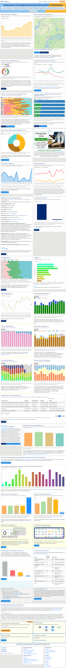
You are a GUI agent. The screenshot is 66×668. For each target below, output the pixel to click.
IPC (57, 610)
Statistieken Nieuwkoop (6, 462)
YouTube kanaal (48, 666)
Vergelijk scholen (43, 126)
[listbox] (6, 64)
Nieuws (46, 652)
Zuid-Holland (24, 215)
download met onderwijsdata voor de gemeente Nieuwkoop (42, 489)
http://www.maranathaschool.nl (16, 219)
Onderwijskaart (48, 658)
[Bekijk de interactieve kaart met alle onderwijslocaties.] (49, 34)
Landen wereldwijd (26, 653)
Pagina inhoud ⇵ (33, 11)
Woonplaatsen (30, 651)
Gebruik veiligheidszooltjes (59, 151)
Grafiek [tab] (3, 18)
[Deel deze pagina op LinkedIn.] (53, 627)
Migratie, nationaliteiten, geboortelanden (31, 660)
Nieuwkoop (16, 215)
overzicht (35, 88)
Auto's (24, 657)
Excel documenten (20, 542)
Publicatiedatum (35, 400)
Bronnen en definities (49, 650)
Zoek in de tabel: (51, 398)
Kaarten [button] (51, 1)
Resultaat (26, 400)
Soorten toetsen (38, 90)
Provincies (25, 652)
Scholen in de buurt (44, 52)
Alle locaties (4, 579)
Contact (46, 663)
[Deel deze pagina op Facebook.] (46, 627)
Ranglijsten (47, 653)
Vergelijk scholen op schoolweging (13, 443)
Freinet (55, 610)
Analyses (47, 649)
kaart (17, 596)
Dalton (52, 610)
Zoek (41, 1)
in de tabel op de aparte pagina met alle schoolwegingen (36, 454)
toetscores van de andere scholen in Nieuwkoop (48, 87)
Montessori (3, 611)
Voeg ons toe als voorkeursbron (41, 640)
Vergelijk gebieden (5, 159)
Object (50, 400)
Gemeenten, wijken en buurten (29, 650)
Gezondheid (25, 658)
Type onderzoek (4, 400)
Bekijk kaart (37, 52)
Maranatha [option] (6, 64)
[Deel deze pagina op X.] (46, 630)
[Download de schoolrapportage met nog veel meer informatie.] (49, 533)
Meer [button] (57, 1)
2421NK (10, 213)
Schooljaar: (3, 66)
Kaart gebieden (48, 657)
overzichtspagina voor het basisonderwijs (10, 595)
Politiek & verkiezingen (27, 662)
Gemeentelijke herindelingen (50, 651)
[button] (17, 14)
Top (48, 644)
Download (3, 547)
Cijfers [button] (45, 1)
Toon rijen (4, 414)
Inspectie (42, 400)
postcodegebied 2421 (38, 227)
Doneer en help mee (6, 630)
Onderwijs (25, 661)
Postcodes (25, 651)
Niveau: (2, 64)
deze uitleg (24, 82)
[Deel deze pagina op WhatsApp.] (59, 627)
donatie (4, 625)
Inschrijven (4, 640)
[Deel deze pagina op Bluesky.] (53, 630)
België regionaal (34, 653)
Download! (37, 545)
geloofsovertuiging (57, 609)
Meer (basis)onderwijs (6, 601)
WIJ (7, 211)
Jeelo (59, 610)
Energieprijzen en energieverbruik (29, 659)
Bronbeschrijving (38, 598)
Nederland (29, 652)
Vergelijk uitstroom (10, 126)
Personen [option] (36, 296)
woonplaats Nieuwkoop (18, 592)
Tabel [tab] (7, 18)
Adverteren (47, 662)
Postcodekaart (48, 659)
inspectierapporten (13, 419)
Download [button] (62, 1)
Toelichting (4, 88)
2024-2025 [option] (7, 66)
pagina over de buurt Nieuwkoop (30, 459)
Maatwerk (47, 665)
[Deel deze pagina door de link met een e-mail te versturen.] (40, 627)
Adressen (25, 649)
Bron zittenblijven (5, 192)
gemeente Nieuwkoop (7, 598)
